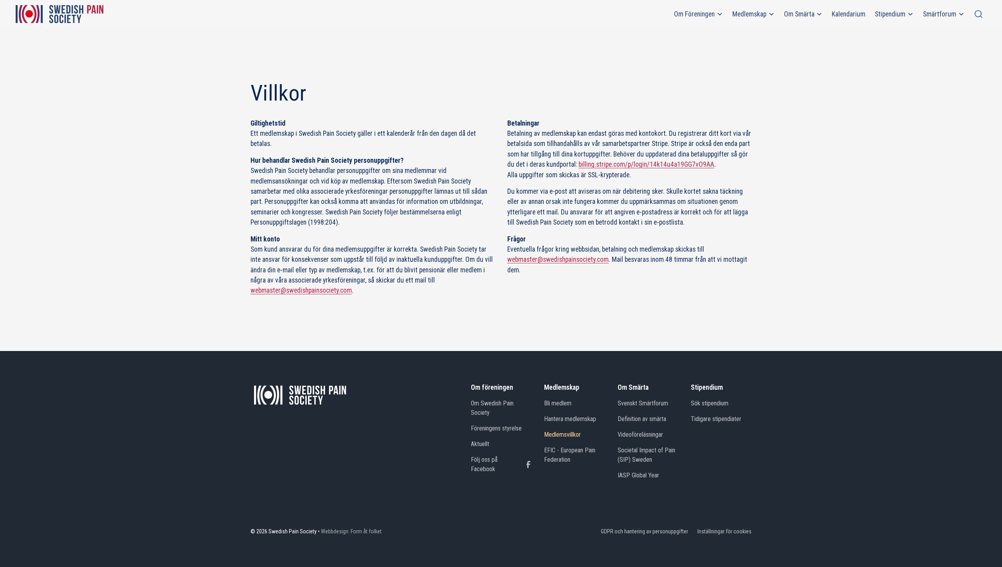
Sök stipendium (709, 403)
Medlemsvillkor (562, 434)
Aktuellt (480, 444)
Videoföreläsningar (640, 434)
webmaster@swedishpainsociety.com (301, 290)
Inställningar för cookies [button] (724, 531)
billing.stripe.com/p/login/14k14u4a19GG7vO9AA (646, 164)
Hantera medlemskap (570, 419)
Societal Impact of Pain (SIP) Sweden (646, 454)
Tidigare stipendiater (716, 419)
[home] (59, 14)
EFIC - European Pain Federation (569, 454)
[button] (698, 14)
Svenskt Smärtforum (643, 403)
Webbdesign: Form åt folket (351, 531)
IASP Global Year (638, 475)
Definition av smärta (642, 419)
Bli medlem (557, 403)
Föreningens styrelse (496, 428)
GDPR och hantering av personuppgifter (644, 531)
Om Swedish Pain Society (492, 408)
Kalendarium (848, 14)
